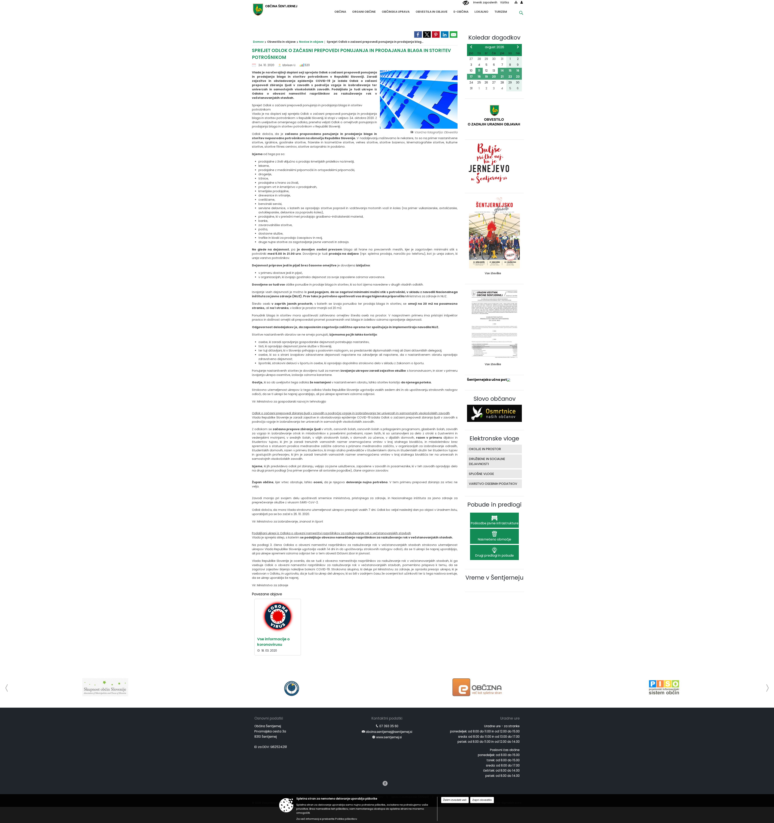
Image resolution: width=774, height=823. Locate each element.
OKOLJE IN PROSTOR (485, 449)
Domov (258, 42)
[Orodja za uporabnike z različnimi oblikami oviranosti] (466, 3)
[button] (6, 688)
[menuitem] (340, 11)
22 (510, 77)
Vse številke (493, 273)
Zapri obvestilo (482, 800)
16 (517, 71)
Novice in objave (311, 42)
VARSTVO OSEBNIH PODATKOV (493, 483)
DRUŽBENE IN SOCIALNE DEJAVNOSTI (487, 461)
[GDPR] (664, 687)
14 (502, 71)
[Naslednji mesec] (517, 46)
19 (486, 77)
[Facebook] (385, 783)
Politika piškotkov (346, 819)
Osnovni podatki (268, 718)
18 (479, 77)
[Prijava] (521, 2)
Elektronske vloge (494, 438)
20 (494, 77)
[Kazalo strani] (516, 2)
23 (518, 77)
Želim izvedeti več (455, 800)
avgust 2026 (494, 47)
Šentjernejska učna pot (487, 379)
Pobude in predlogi (494, 505)
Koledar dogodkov (494, 37)
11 (479, 71)
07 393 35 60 (388, 726)
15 (510, 71)
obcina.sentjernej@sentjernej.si (389, 732)
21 (502, 77)
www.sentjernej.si (389, 737)
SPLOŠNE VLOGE (481, 473)
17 (471, 77)
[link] (418, 34)
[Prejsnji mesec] (471, 46)
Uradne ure (510, 718)
